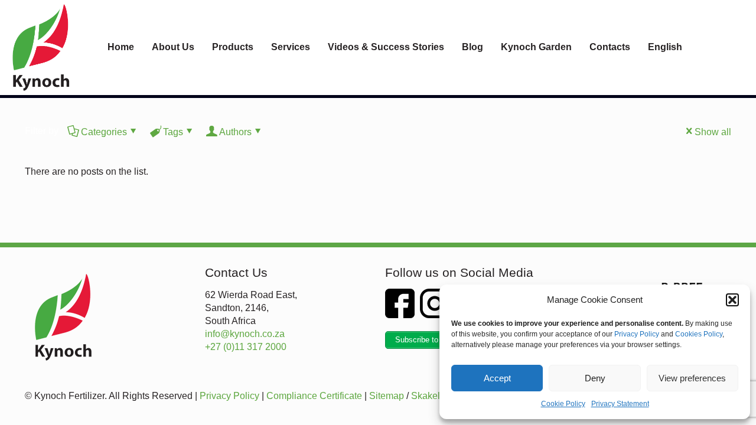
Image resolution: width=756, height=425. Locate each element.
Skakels (428, 396)
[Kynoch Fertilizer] (41, 47)
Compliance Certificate (314, 396)
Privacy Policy (636, 334)
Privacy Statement (620, 404)
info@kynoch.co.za (245, 334)
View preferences (692, 378)
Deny (595, 378)
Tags (173, 132)
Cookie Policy (563, 404)
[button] (732, 300)
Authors (235, 132)
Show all (713, 132)
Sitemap (386, 396)
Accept (497, 378)
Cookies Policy (698, 334)
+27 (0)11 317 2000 (245, 347)
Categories (104, 132)
